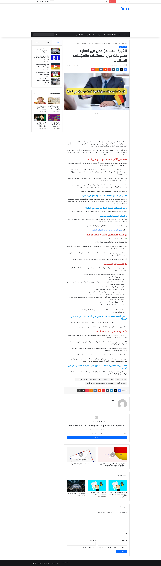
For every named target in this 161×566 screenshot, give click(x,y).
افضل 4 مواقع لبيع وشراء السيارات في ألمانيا (42, 50)
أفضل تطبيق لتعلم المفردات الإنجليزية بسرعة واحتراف (95, 1)
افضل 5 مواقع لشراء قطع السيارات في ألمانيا (42, 73)
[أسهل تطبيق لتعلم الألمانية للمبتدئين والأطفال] (40, 100)
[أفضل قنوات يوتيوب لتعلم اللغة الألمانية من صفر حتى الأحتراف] (55, 66)
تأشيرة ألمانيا (118, 43)
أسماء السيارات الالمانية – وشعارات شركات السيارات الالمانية (42, 81)
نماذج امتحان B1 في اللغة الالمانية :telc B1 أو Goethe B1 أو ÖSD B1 (41, 58)
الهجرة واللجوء (90, 34)
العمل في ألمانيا (120, 379)
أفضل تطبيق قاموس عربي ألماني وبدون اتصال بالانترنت (41, 125)
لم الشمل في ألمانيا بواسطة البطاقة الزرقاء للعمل (98, 493)
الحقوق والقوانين (80, 34)
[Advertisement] (63, 19)
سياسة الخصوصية (55, 563)
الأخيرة (47, 42)
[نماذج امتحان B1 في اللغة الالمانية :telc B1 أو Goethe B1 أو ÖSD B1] (55, 57)
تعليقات (37, 42)
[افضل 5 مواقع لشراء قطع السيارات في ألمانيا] (55, 74)
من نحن (47, 563)
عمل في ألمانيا (121, 383)
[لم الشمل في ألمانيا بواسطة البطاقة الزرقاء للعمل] (97, 485)
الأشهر (57, 42)
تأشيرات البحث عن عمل (105, 379)
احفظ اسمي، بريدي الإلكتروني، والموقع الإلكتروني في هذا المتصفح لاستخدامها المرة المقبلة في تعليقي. (102, 547)
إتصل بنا (34, 563)
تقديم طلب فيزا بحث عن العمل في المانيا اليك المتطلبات (107, 230)
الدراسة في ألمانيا (100, 34)
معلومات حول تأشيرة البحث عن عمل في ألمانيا (100, 383)
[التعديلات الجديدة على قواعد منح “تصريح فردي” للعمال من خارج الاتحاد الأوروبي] (118, 485)
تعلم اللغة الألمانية (111, 34)
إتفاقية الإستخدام (41, 563)
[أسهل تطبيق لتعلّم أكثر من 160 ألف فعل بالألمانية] (54, 100)
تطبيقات (120, 34)
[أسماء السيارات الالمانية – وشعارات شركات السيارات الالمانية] (55, 81)
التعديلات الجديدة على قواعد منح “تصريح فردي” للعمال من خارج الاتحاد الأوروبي (118, 494)
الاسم (125, 533)
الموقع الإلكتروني (92, 540)
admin (122, 65)
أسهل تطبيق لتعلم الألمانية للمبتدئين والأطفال (41, 108)
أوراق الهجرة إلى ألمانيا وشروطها (76, 493)
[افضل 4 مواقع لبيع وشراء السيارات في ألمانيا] (55, 51)
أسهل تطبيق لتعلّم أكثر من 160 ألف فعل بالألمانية (54, 108)
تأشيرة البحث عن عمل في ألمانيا (86, 379)
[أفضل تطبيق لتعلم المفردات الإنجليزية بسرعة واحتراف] (54, 117)
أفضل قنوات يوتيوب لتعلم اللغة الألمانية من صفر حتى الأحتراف (42, 66)
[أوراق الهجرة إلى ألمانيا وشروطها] (76, 486)
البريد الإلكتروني (123, 540)
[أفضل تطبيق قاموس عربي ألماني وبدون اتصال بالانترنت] (40, 117)
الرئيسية (126, 34)
